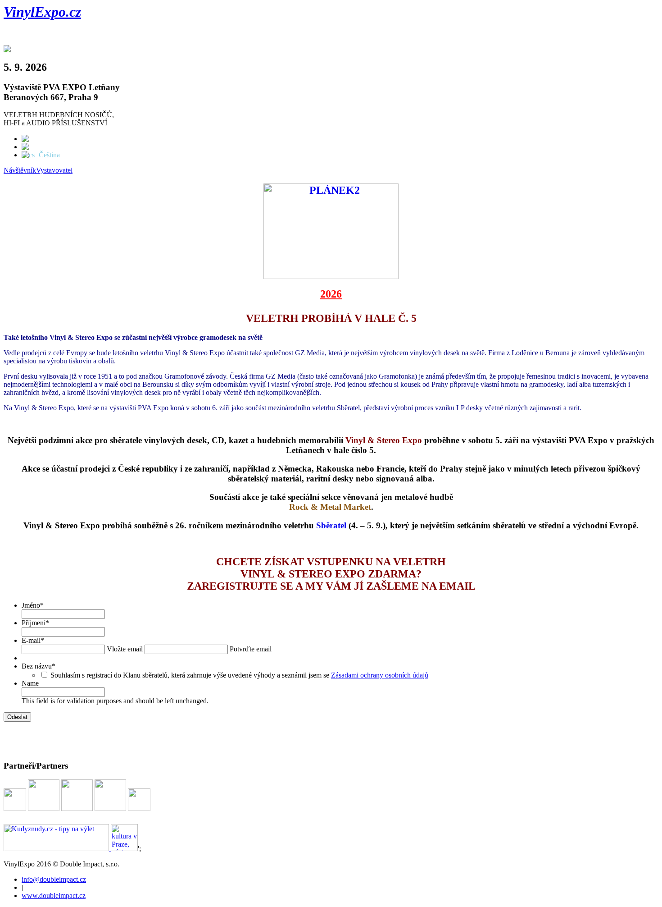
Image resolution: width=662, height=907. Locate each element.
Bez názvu (38, 666)
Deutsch (51, 147)
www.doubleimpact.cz (54, 895)
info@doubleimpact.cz (54, 879)
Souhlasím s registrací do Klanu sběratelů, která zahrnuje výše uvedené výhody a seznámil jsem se (239, 675)
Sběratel (332, 525)
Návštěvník (20, 170)
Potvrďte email (251, 649)
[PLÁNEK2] (331, 275)
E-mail (33, 640)
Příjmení (35, 623)
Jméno (33, 605)
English (50, 138)
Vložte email (125, 649)
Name (30, 683)
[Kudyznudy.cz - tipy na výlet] (57, 848)
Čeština (49, 155)
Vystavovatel (54, 170)
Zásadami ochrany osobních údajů (379, 675)
